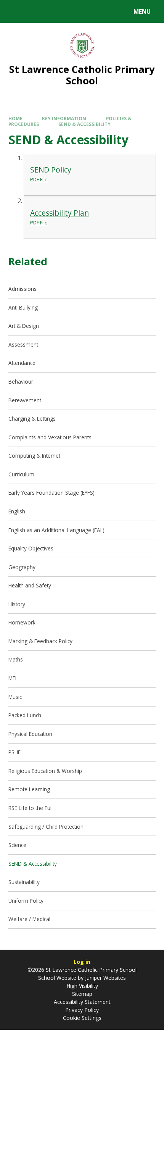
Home (15, 118)
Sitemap (82, 993)
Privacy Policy (82, 1009)
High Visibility (82, 985)
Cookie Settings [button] (82, 1017)
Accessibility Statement (82, 1001)
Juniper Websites (105, 977)
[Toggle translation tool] (34, 11)
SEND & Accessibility (84, 124)
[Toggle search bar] (15, 11)
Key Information (64, 118)
